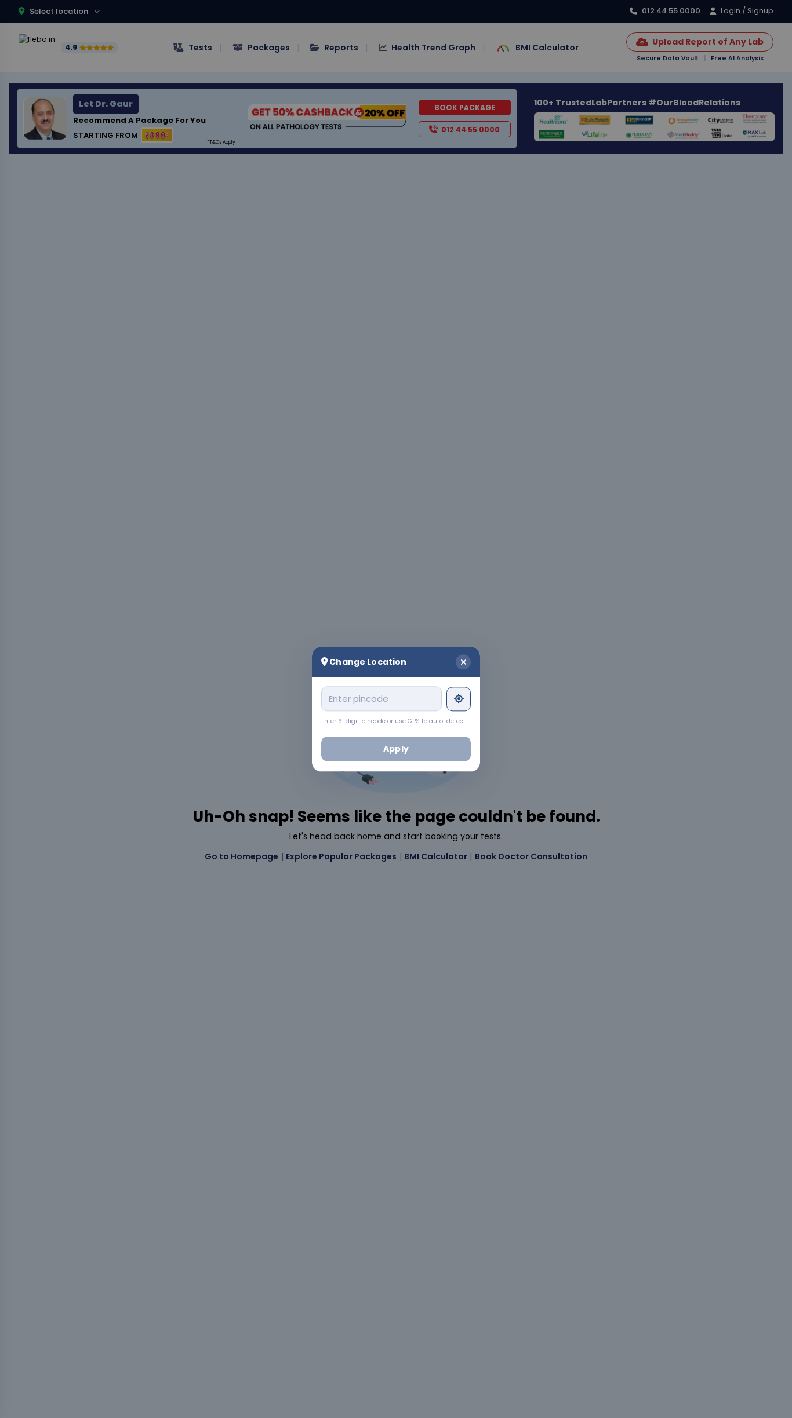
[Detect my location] (458, 699)
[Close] (463, 661)
